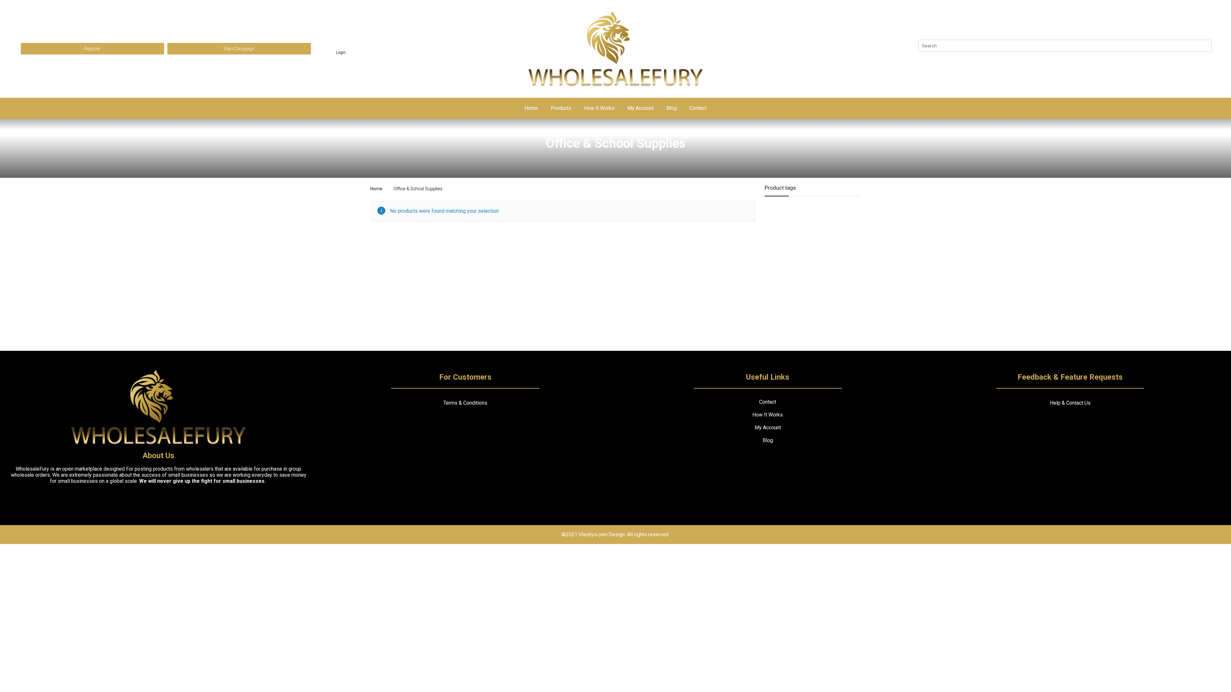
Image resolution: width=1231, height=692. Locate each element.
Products (561, 108)
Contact (698, 108)
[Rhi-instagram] (158, 498)
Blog (671, 108)
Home (531, 108)
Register (92, 48)
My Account (640, 108)
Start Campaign (239, 48)
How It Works (599, 108)
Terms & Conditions (465, 403)
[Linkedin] (182, 498)
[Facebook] (135, 498)
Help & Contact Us (1070, 403)
